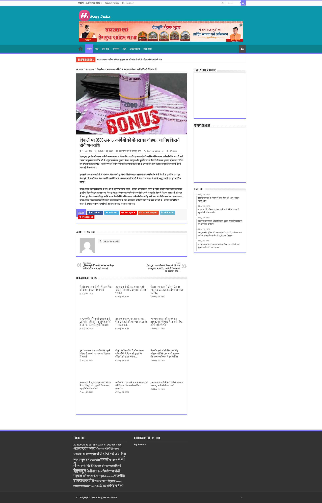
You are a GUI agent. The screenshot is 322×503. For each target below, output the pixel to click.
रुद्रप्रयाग (100, 481)
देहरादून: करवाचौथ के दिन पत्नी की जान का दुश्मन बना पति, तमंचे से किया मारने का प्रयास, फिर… (163, 267)
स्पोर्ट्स (93, 486)
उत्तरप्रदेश (91, 454)
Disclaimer (128, 3)
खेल (96, 49)
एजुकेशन (84, 460)
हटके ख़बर (148, 49)
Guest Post (114, 444)
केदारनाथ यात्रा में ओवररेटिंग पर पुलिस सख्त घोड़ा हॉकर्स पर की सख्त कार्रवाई (167, 289)
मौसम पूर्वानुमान (109, 476)
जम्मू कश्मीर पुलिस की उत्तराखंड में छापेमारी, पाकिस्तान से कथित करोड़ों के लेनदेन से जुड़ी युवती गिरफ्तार (95, 321)
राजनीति (119, 476)
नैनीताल (92, 471)
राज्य (139, 151)
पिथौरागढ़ (108, 471)
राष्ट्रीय (88, 480)
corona (93, 444)
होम (80, 48)
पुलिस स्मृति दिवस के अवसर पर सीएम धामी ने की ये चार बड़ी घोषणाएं (98, 266)
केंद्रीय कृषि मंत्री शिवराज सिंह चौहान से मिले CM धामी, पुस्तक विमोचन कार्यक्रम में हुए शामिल (165, 353)
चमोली (104, 459)
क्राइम (92, 460)
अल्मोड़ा (108, 448)
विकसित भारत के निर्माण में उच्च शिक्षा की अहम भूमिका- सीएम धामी (96, 288)
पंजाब (100, 471)
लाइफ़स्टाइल (135, 49)
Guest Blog (103, 445)
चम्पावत (113, 459)
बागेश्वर (87, 476)
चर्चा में (89, 49)
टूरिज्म (104, 465)
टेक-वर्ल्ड (105, 49)
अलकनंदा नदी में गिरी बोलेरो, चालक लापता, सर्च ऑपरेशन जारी (167, 384)
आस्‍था (116, 448)
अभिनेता (101, 449)
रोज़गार (111, 481)
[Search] (243, 3)
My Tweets (140, 444)
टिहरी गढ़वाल (94, 465)
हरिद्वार (112, 486)
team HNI (87, 151)
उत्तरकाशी (79, 454)
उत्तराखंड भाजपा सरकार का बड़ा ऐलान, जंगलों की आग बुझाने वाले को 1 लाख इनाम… (131, 321)
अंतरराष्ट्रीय (80, 448)
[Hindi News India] (95, 15)
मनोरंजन (116, 49)
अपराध (93, 448)
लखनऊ (119, 481)
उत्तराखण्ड (90, 69)
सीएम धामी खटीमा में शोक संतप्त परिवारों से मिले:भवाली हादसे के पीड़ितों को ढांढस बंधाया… (129, 353)
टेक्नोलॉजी (111, 466)
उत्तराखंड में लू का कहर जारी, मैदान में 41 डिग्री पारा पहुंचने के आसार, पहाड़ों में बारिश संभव (95, 385)
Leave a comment (155, 151)
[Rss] (223, 3)
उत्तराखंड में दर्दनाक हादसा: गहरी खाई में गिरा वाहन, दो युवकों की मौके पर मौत (130, 289)
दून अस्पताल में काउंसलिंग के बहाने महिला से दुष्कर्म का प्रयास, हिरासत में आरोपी (95, 353)
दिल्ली (118, 465)
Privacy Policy (112, 3)
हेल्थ (124, 49)
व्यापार (87, 486)
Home (79, 69)
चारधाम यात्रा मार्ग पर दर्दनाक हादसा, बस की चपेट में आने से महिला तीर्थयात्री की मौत (129, 59)
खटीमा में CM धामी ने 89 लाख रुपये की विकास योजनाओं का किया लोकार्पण (131, 385)
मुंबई (102, 476)
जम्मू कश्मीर (81, 465)
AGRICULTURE (80, 444)
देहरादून (134, 151)
